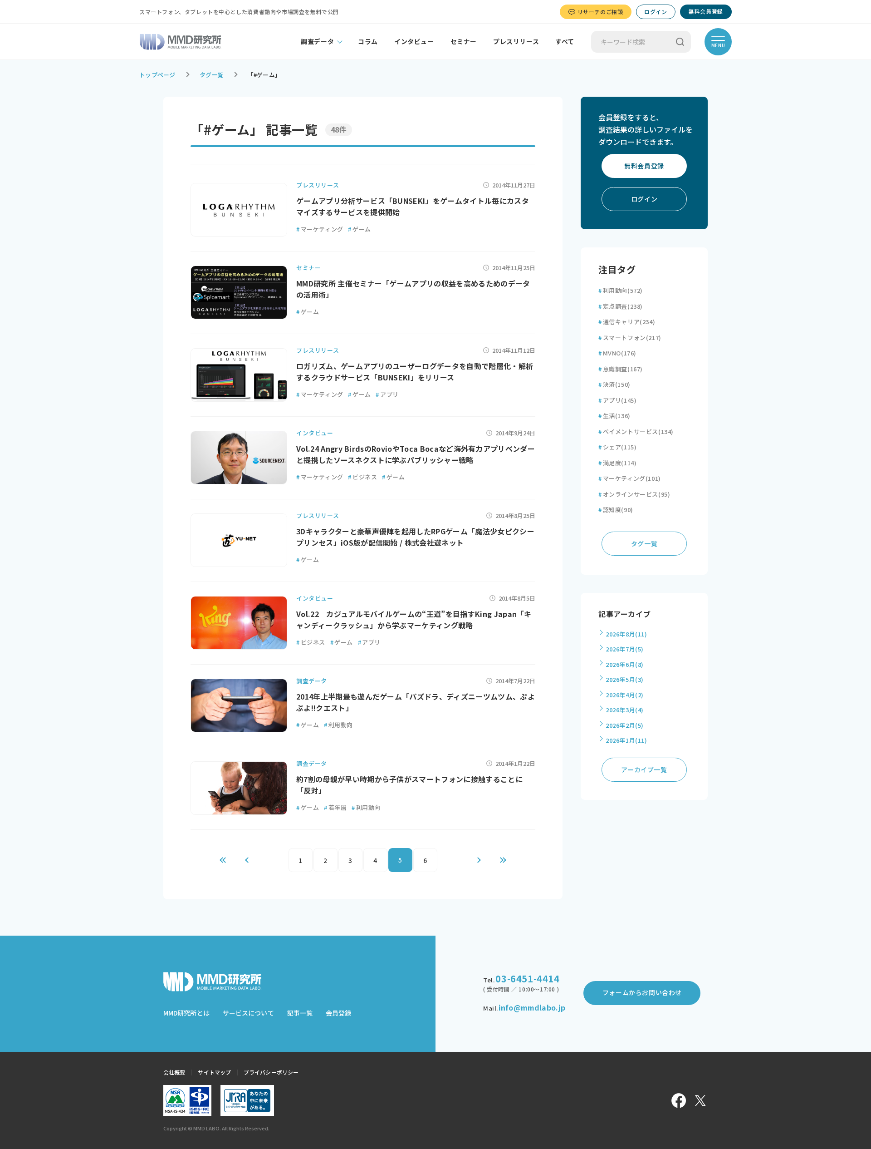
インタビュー (414, 41)
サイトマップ (214, 1072)
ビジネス (362, 477)
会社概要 (174, 1072)
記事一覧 (300, 1012)
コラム (368, 41)
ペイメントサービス (636, 431)
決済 (614, 384)
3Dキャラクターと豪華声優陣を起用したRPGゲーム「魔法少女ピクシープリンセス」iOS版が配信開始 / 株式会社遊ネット (415, 537)
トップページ (157, 74)
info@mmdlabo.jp (532, 1007)
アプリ (387, 394)
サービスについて (248, 1012)
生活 (614, 415)
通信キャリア (626, 321)
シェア (617, 447)
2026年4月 (625, 694)
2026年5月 (625, 679)
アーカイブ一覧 (644, 769)
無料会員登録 (706, 11)
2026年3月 (625, 709)
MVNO (617, 353)
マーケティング (319, 229)
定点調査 (620, 306)
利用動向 (338, 724)
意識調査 (620, 369)
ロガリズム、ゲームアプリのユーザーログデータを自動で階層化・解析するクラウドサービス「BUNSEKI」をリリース (414, 371)
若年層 (335, 807)
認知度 (615, 509)
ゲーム (359, 229)
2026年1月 (626, 740)
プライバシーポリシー (271, 1072)
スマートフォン (629, 337)
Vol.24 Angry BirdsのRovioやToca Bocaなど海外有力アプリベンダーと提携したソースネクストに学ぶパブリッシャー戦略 (415, 454)
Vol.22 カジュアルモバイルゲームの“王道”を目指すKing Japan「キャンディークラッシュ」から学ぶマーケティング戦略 (414, 619)
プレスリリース (516, 41)
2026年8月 (626, 634)
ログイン (655, 11)
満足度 (617, 463)
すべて (564, 41)
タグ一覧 (212, 74)
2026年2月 (625, 725)
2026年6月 (625, 664)
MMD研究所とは (186, 1012)
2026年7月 (625, 649)
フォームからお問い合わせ (642, 992)
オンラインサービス (634, 494)
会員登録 (338, 1012)
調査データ (317, 41)
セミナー (463, 41)
